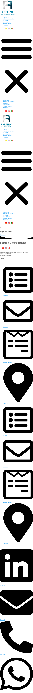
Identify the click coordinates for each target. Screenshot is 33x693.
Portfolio (5, 20)
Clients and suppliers (8, 19)
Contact (5, 25)
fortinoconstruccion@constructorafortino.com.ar (13, 261)
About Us (6, 17)
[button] (16, 65)
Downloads (6, 22)
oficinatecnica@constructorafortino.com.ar (11, 263)
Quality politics (7, 23)
